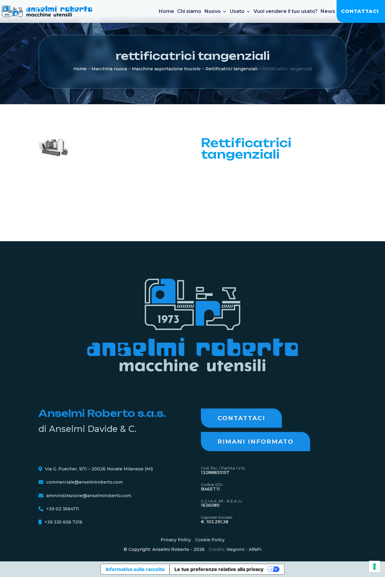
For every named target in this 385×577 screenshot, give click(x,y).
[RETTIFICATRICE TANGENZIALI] (53, 155)
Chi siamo (189, 11)
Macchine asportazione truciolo (166, 68)
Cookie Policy (210, 539)
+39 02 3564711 (62, 509)
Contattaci (360, 11)
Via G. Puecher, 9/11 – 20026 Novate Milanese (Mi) (99, 469)
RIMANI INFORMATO (255, 441)
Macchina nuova (109, 68)
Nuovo (213, 11)
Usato (237, 11)
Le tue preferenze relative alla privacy (218, 569)
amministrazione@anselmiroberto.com (88, 495)
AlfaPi (255, 549)
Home (166, 11)
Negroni (235, 549)
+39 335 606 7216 (63, 522)
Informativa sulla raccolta (135, 569)
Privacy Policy (176, 539)
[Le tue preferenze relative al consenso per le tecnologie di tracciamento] (374, 566)
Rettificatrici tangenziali (231, 68)
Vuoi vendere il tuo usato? (286, 11)
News (328, 11)
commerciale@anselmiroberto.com (84, 482)
